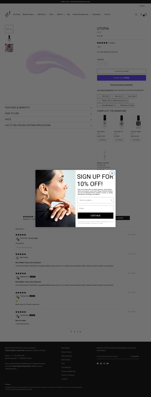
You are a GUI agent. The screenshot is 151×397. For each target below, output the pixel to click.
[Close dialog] (112, 173)
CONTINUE (95, 215)
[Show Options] (111, 200)
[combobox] (94, 200)
